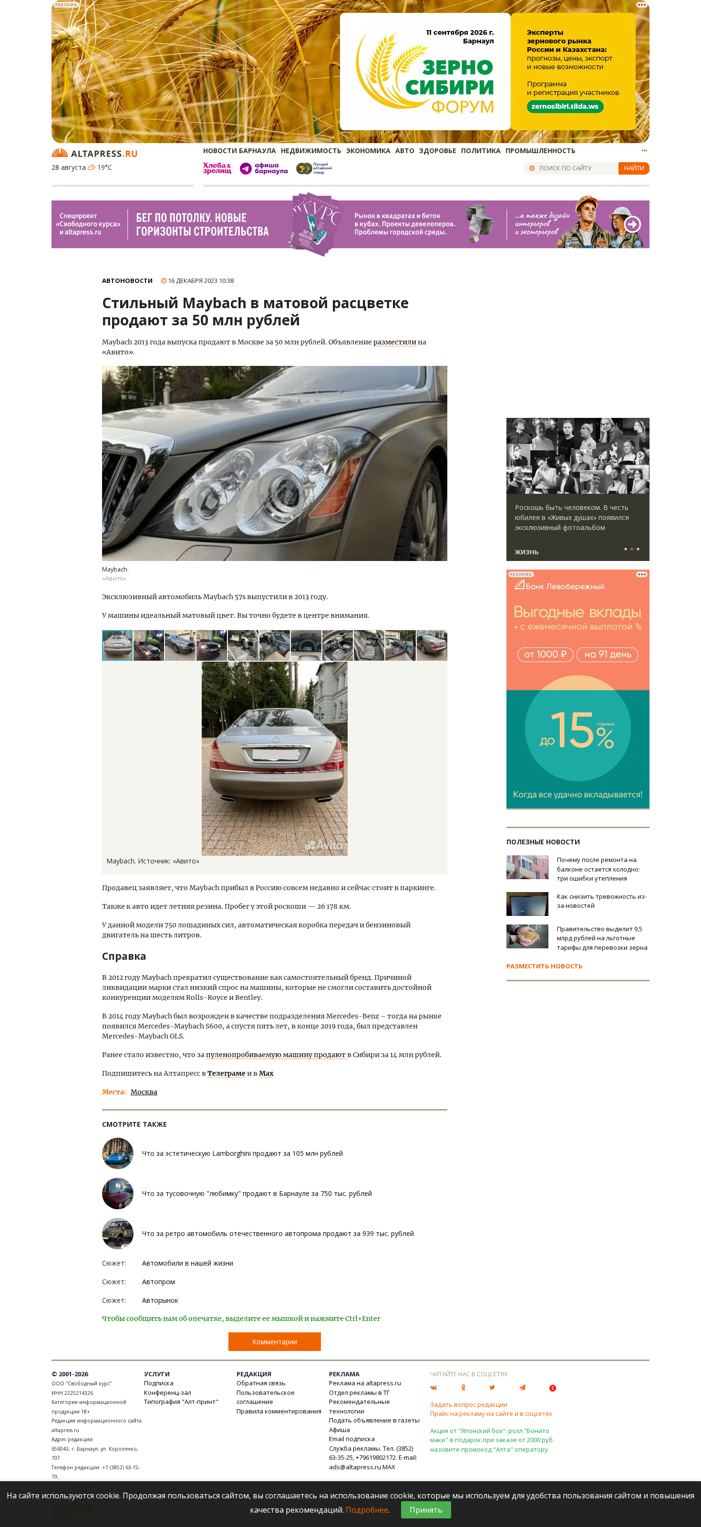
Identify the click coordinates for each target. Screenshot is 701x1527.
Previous (515, 456)
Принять (426, 1510)
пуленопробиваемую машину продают (276, 1054)
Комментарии (274, 1341)
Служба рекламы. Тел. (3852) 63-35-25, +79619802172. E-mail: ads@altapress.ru (373, 1457)
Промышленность (540, 150)
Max (266, 1073)
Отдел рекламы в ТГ (359, 1392)
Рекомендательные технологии (359, 1406)
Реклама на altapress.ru (365, 1383)
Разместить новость (544, 966)
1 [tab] (625, 549)
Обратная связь (261, 1383)
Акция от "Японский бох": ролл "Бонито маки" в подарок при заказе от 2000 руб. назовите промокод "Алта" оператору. (492, 1440)
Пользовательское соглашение (266, 1397)
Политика (481, 150)
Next (640, 456)
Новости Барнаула (239, 150)
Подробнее (367, 1510)
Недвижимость (311, 150)
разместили (394, 342)
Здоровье (437, 150)
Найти (634, 168)
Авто (404, 150)
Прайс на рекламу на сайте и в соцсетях (491, 1413)
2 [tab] (631, 549)
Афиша (339, 1429)
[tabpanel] (577, 494)
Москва (144, 1092)
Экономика (368, 150)
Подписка (159, 1383)
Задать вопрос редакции (468, 1404)
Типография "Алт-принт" (181, 1401)
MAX (388, 1467)
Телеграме (226, 1073)
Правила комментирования (279, 1411)
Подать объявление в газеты (374, 1420)
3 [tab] (638, 549)
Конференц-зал (167, 1392)
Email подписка (352, 1438)
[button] (149, 645)
